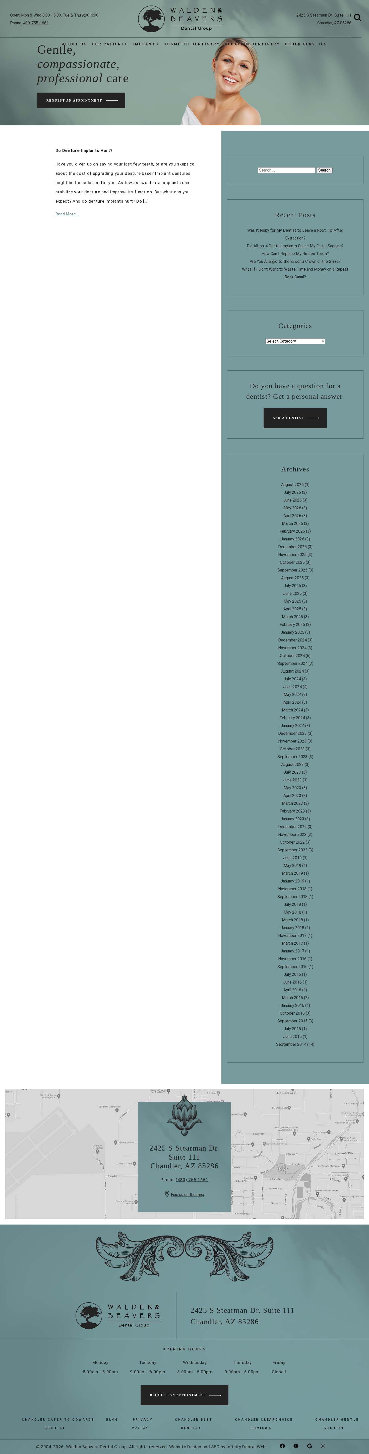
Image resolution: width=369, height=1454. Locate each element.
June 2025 (292, 593)
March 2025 (292, 616)
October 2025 (292, 562)
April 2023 (292, 795)
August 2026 (292, 484)
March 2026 (292, 523)
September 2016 (292, 966)
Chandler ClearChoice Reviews (264, 1424)
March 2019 (292, 873)
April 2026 (292, 515)
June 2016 (292, 982)
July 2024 (292, 679)
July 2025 (292, 585)
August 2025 (292, 578)
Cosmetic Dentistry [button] (192, 44)
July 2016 (292, 974)
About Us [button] (74, 44)
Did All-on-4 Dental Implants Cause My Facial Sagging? (295, 246)
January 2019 (292, 881)
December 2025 (292, 546)
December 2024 (292, 640)
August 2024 (292, 671)
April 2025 (292, 609)
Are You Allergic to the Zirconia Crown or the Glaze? (295, 261)
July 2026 (292, 492)
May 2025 (292, 601)
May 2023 (292, 787)
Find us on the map (187, 1194)
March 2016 (292, 997)
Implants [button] (146, 44)
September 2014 (291, 1044)
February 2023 (292, 811)
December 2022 (292, 826)
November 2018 (292, 888)
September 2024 (292, 663)
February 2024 (292, 717)
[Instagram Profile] (327, 1446)
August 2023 (292, 764)
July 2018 (292, 904)
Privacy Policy (142, 1424)
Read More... (67, 214)
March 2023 (292, 803)
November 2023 (292, 741)
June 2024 (292, 686)
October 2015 (292, 1013)
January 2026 (292, 539)
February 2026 (292, 531)
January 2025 (292, 632)
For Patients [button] (110, 44)
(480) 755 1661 (192, 1179)
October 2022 (292, 842)
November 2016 (292, 958)
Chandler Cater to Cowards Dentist (58, 1424)
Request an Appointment (74, 100)
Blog (112, 1419)
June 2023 (292, 780)
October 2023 (292, 749)
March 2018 (292, 920)
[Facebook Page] (286, 1446)
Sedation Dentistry (252, 44)
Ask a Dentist (288, 418)
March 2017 (292, 943)
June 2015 (292, 1036)
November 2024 (292, 647)
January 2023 (292, 819)
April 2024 (292, 702)
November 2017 (292, 935)
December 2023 (292, 733)
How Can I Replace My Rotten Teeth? (295, 253)
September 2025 (292, 570)
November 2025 (292, 554)
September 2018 (292, 896)
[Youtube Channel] (299, 1446)
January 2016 (292, 1005)
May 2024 (292, 694)
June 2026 (292, 500)
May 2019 (292, 865)
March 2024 (292, 710)
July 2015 (292, 1028)
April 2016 (292, 990)
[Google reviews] (313, 1446)
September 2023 (292, 756)
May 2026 (292, 508)
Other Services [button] (306, 44)
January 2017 (292, 951)
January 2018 (292, 927)
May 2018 (292, 912)
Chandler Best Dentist (194, 1424)
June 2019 (292, 857)
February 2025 (292, 624)
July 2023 (292, 772)
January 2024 (292, 725)
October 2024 (292, 655)
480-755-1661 (36, 23)
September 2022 (292, 850)
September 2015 (292, 1021)
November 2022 (292, 834)
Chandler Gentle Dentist (337, 1424)
